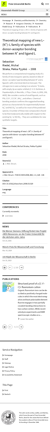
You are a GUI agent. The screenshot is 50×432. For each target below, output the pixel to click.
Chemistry (42, 20)
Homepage (6, 20)
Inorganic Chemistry (23, 23)
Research (9, 23)
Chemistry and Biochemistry (24, 20)
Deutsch (7, 394)
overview (9, 215)
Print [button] (6, 390)
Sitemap (7, 363)
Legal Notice (9, 367)
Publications (20, 26)
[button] (4, 267)
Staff (6, 359)
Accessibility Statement (13, 375)
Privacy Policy (9, 371)
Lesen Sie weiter (27, 319)
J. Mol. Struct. (11, 163)
